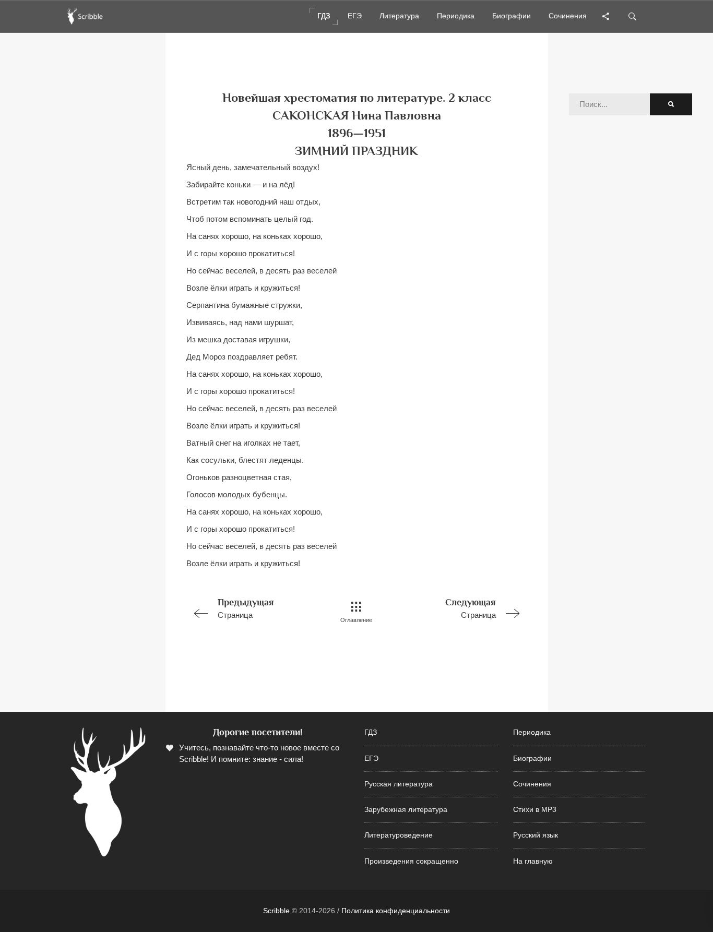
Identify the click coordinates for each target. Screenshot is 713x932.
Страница (246, 608)
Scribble (276, 910)
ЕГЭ (371, 758)
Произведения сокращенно (411, 861)
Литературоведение (398, 835)
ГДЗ (370, 732)
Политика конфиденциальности (395, 910)
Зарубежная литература (405, 810)
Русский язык (535, 835)
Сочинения (532, 784)
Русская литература (398, 784)
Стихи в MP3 (534, 810)
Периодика (532, 732)
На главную (533, 861)
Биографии (532, 758)
